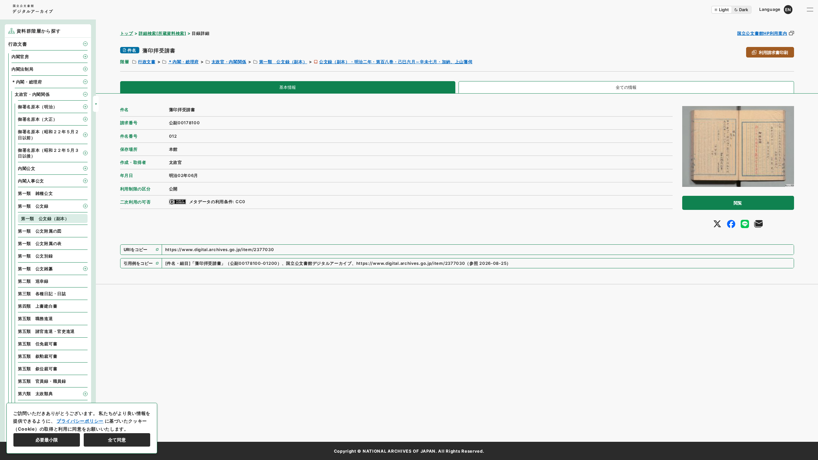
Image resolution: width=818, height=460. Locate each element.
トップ (126, 33)
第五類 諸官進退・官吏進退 (46, 331)
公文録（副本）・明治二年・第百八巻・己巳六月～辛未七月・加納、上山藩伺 (396, 61)
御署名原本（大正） (37, 119)
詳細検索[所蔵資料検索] (162, 33)
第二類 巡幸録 (33, 281)
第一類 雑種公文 (35, 193)
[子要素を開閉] (85, 44)
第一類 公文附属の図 (40, 231)
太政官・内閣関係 (229, 61)
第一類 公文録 (33, 206)
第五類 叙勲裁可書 (37, 356)
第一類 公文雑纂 (35, 268)
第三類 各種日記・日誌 (42, 293)
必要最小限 (46, 439)
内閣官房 (20, 56)
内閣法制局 (23, 69)
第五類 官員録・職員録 (42, 381)
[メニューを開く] (810, 9)
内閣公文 (26, 168)
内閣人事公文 (31, 180)
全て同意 (117, 439)
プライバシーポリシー (80, 421)
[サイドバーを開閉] (96, 104)
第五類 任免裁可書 (37, 343)
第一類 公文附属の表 (40, 243)
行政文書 (147, 61)
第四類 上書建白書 (37, 306)
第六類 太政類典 (35, 393)
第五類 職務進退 (35, 318)
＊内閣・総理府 (183, 61)
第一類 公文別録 (35, 255)
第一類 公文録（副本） (283, 61)
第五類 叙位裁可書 (37, 368)
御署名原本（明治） (37, 106)
